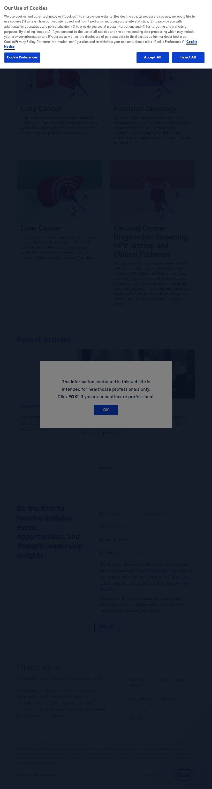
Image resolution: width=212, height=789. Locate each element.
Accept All (152, 57)
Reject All (188, 57)
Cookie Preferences (22, 57)
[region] (106, 34)
